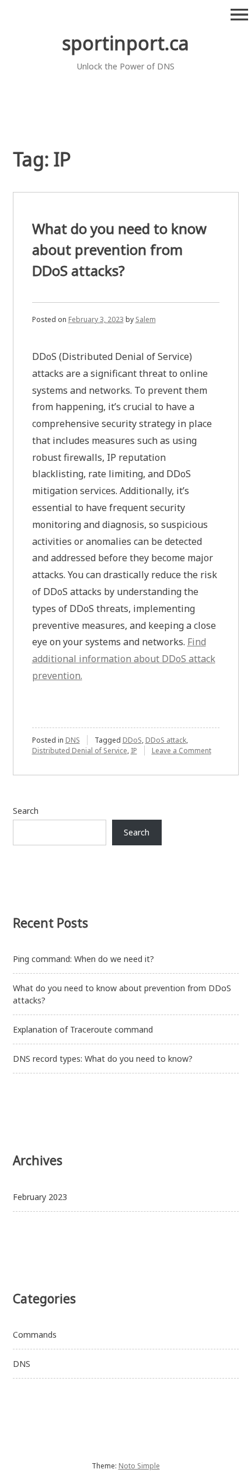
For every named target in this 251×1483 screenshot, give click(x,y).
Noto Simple (139, 1466)
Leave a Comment (181, 751)
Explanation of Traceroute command (83, 1029)
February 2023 (40, 1196)
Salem (145, 319)
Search (26, 810)
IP (134, 751)
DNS (72, 740)
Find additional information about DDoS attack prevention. (123, 658)
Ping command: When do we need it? (83, 958)
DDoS (132, 740)
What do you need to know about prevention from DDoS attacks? (119, 249)
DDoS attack (165, 740)
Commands (35, 1334)
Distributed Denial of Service (79, 751)
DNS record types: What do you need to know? (103, 1058)
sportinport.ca (125, 42)
